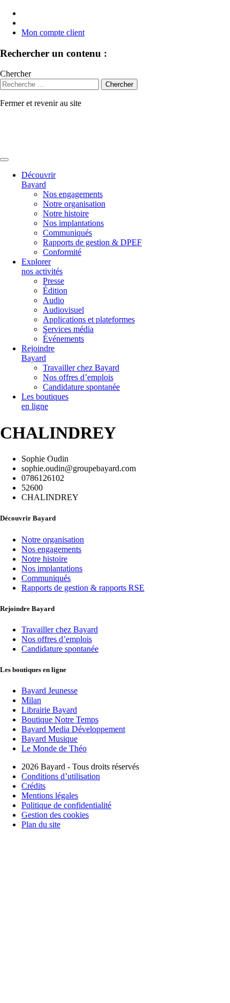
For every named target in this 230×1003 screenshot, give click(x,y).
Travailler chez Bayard (81, 367)
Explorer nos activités (42, 266)
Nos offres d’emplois (78, 377)
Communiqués (67, 232)
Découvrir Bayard (38, 179)
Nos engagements (73, 194)
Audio (53, 300)
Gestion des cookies (55, 814)
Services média (68, 329)
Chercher (15, 73)
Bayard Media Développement (73, 729)
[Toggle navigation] (4, 159)
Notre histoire (66, 213)
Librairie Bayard (49, 709)
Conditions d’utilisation (60, 776)
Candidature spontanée (81, 386)
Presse (53, 280)
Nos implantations (73, 223)
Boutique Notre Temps (59, 719)
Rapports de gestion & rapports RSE (82, 587)
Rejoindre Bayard (38, 353)
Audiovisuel (63, 309)
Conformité (62, 252)
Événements (63, 338)
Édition (55, 290)
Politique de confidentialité (66, 805)
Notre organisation (74, 203)
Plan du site (40, 824)
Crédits (33, 785)
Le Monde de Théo (54, 748)
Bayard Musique (49, 738)
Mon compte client (53, 32)
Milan (31, 700)
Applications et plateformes (89, 319)
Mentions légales (49, 795)
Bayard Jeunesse (49, 690)
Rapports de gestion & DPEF (92, 242)
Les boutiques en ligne (44, 401)
